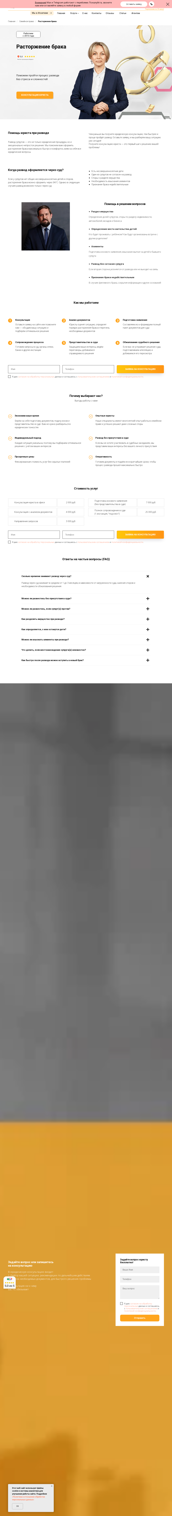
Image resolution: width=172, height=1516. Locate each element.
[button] (133, 4)
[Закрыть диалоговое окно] (168, 4)
